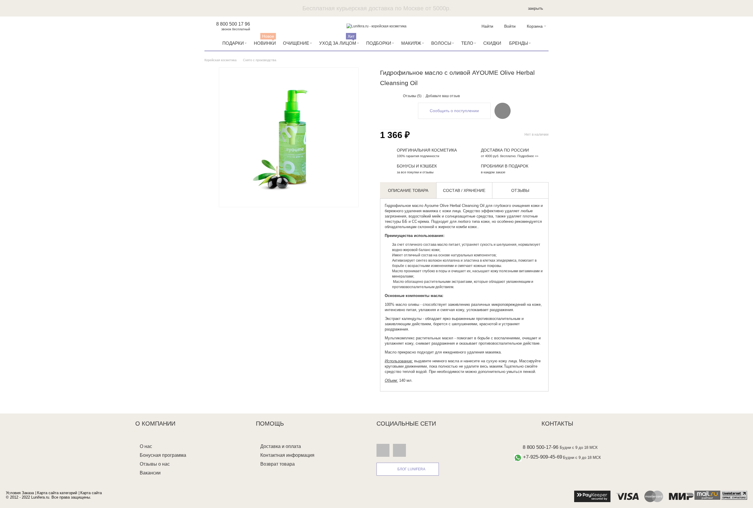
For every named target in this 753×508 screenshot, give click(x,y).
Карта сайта (91, 493)
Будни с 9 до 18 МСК (579, 447)
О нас (146, 446)
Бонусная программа (163, 455)
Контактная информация (287, 455)
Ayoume (431, 205)
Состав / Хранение (464, 190)
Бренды (518, 43)
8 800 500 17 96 (233, 23)
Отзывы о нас (155, 464)
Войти (510, 26)
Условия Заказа (20, 493)
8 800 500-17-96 (540, 447)
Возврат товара (277, 464)
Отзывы (520, 190)
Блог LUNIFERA (411, 469)
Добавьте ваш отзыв (443, 96)
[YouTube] (399, 450)
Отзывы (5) (412, 96)
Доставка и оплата (280, 446)
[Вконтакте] (382, 450)
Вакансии (150, 472)
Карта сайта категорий (57, 493)
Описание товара (408, 190)
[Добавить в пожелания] (502, 111)
